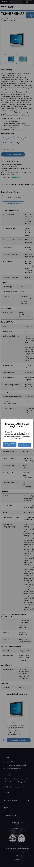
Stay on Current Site (24, 445)
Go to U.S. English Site (9, 444)
